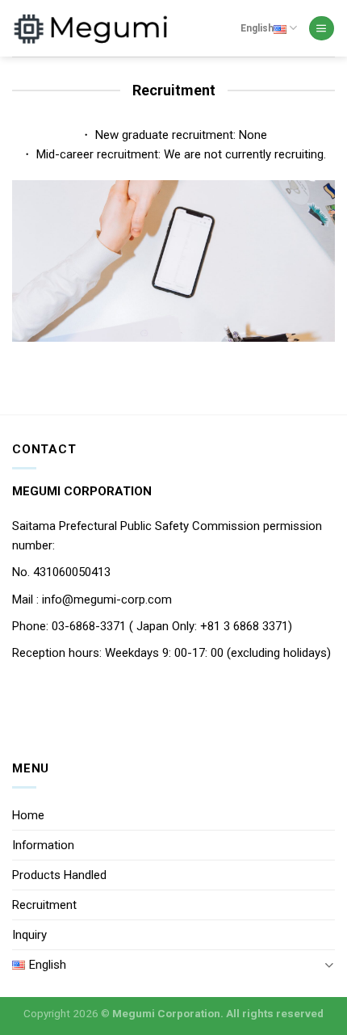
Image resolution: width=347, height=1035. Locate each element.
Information (43, 845)
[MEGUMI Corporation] (93, 28)
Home (28, 815)
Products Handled (59, 875)
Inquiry (29, 935)
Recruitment (44, 905)
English (257, 28)
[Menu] (321, 28)
